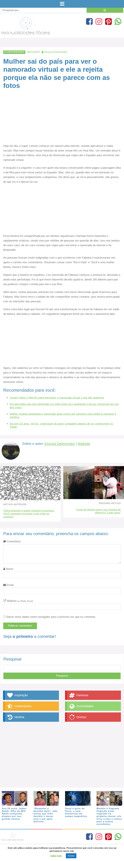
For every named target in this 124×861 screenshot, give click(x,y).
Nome (9, 568)
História (19, 717)
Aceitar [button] (71, 856)
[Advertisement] (62, 119)
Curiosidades (15, 52)
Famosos (82, 695)
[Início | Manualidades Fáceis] (26, 33)
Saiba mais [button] (56, 855)
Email (10, 585)
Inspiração (21, 695)
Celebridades (22, 706)
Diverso (81, 717)
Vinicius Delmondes (59, 444)
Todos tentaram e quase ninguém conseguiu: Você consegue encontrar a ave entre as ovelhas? (29, 513)
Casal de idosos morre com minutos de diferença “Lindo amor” (98, 511)
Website (84, 444)
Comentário (13, 541)
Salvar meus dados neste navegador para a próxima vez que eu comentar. (51, 616)
